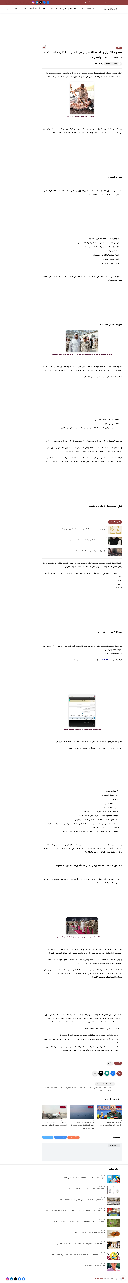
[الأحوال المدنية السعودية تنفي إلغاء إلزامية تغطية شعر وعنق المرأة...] (115, 530)
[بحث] (7, 8)
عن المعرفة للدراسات (102, 2)
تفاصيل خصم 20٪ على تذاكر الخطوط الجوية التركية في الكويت (54, 1124)
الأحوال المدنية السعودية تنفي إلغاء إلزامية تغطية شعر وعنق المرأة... (84, 529)
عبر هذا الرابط (107, 660)
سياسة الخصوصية (88, 2)
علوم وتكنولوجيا (86, 8)
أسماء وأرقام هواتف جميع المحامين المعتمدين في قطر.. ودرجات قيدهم (82, 1244)
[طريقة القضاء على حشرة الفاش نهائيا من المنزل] (113, 1234)
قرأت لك (38, 8)
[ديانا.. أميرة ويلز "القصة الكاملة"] (113, 1267)
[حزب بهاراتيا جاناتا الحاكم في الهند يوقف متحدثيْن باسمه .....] (115, 541)
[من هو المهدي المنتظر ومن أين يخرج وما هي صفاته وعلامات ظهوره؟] (113, 1201)
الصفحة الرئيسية (116, 2)
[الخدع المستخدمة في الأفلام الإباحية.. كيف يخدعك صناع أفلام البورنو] (113, 1179)
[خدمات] (7, 2)
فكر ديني (51, 8)
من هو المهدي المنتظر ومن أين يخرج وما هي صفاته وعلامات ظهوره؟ (83, 1200)
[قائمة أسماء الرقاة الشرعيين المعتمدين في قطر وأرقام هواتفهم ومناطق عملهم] (113, 1256)
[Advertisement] (64, 31)
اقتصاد (76, 8)
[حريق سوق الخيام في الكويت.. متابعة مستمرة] (115, 552)
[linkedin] (37, 2)
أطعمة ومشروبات (27, 8)
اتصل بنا (77, 2)
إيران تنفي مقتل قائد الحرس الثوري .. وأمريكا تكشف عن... (111, 1124)
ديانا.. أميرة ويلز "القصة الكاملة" (95, 1266)
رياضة (45, 8)
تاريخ (64, 8)
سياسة (58, 8)
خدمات (16, 8)
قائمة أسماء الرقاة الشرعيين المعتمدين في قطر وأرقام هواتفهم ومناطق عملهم (79, 1255)
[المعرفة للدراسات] (111, 8)
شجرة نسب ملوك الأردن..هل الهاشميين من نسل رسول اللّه (85, 1189)
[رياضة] (18, 2)
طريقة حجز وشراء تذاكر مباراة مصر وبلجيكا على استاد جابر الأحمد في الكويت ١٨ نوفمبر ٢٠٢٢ (76, 1211)
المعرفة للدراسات (111, 63)
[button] (113, 1073)
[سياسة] (25, 2)
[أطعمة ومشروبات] (11, 2)
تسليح (70, 8)
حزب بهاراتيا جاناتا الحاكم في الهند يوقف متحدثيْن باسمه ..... (86, 540)
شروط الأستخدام (67, 2)
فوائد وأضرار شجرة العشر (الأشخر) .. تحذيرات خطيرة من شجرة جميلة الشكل (80, 1222)
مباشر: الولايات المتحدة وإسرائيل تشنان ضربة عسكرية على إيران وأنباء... (82, 1125)
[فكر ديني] (22, 2)
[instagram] (33, 2)
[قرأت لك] (14, 2)
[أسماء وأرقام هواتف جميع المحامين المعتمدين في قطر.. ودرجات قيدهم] (113, 1245)
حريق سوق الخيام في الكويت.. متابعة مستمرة (91, 551)
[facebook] (48, 2)
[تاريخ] (29, 2)
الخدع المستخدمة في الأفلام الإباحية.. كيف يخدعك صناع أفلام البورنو (83, 1178)
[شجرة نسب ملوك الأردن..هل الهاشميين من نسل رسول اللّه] (113, 1190)
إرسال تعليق (114, 1145)
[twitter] (40, 2)
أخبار (94, 8)
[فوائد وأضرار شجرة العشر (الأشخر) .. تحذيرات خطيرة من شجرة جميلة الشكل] (113, 1223)
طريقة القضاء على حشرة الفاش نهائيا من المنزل (89, 1233)
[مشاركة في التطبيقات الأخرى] (95, 1073)
